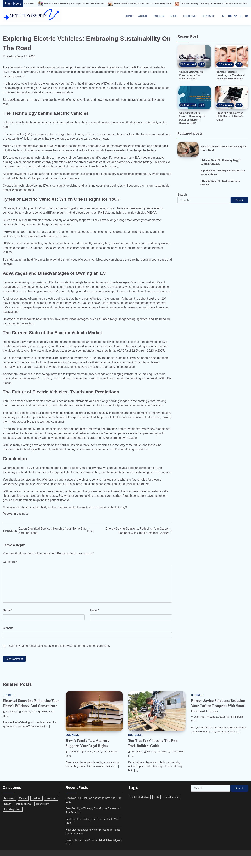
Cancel (23, 798)
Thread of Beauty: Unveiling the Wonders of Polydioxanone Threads (183, 3)
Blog (173, 15)
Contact (208, 15)
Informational (23, 803)
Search (182, 194)
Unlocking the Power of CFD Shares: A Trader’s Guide (229, 116)
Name (7, 610)
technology (42, 803)
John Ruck (11, 711)
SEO (156, 796)
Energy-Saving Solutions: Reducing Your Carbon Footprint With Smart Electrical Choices (218, 706)
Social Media (171, 796)
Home (129, 15)
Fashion (158, 15)
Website (8, 628)
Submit (239, 200)
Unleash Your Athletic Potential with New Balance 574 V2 (191, 75)
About (142, 15)
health (7, 803)
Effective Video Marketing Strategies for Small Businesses (41, 3)
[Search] (223, 16)
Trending (189, 15)
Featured (51, 798)
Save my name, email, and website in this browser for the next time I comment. (59, 645)
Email (94, 610)
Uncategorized (12, 809)
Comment (10, 561)
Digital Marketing (139, 796)
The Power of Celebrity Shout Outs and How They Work (110, 3)
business (22, 513)
